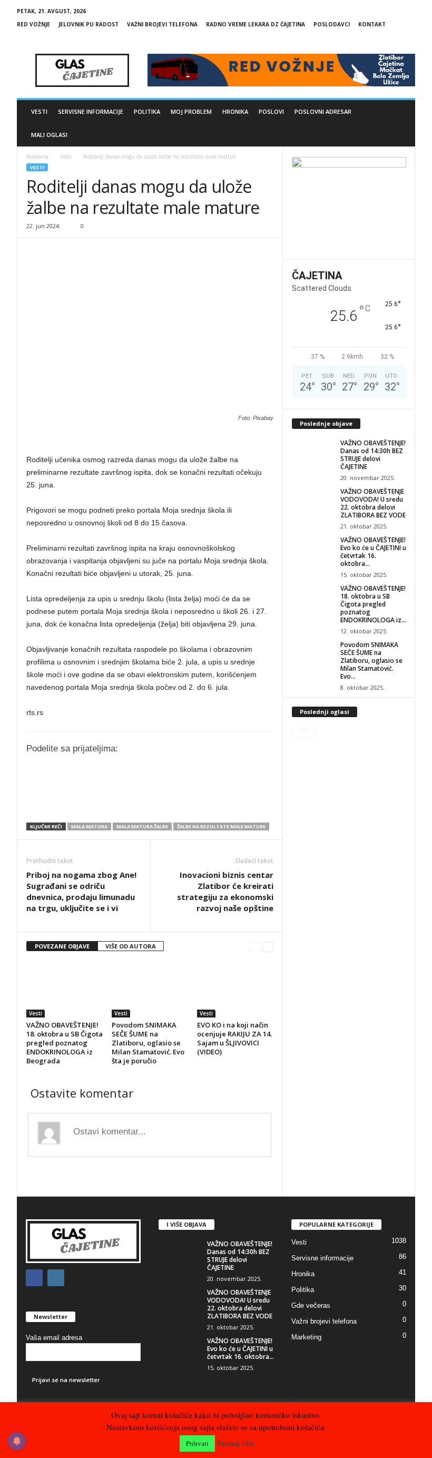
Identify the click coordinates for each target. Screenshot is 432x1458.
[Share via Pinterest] (203, 799)
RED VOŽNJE (33, 24)
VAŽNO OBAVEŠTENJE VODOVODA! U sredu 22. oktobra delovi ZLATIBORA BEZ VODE (373, 503)
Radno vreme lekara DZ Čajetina (255, 24)
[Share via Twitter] (159, 799)
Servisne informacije (90, 111)
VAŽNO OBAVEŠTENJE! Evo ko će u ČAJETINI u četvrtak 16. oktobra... (373, 551)
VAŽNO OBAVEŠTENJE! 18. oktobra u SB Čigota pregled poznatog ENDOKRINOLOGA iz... (373, 604)
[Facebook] (391, 39)
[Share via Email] (225, 799)
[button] (399, 123)
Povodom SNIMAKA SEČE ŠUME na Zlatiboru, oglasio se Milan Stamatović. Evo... (371, 660)
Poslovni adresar (322, 111)
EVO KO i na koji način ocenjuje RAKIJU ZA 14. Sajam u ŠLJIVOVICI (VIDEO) (234, 1038)
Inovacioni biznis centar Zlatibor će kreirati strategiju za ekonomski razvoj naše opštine (225, 891)
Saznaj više (236, 1443)
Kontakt (372, 24)
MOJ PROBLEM (191, 111)
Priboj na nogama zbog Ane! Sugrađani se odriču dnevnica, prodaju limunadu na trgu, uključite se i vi (81, 891)
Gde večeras (310, 1305)
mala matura (89, 826)
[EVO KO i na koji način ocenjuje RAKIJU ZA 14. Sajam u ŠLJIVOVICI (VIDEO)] (235, 989)
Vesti (39, 111)
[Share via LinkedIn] (181, 799)
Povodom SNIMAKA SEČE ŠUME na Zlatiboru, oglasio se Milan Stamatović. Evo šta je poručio (148, 1042)
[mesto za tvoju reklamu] (349, 204)
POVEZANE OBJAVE (62, 946)
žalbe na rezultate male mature (221, 826)
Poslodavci (331, 24)
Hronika (235, 111)
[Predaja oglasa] (149, 438)
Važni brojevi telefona (162, 24)
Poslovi (271, 111)
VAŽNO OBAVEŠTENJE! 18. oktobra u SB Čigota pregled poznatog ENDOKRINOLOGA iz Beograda (64, 1042)
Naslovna (37, 156)
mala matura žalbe (142, 826)
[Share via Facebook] (138, 799)
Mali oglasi (49, 135)
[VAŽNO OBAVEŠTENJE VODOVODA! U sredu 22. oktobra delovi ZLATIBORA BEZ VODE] (313, 503)
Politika (147, 111)
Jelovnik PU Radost (88, 24)
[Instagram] (407, 39)
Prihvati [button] (197, 1443)
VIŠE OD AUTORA (130, 946)
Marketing (306, 1337)
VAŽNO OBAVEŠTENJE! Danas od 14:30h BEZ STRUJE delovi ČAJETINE (373, 454)
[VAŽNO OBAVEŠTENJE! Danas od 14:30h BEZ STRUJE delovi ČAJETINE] (313, 455)
